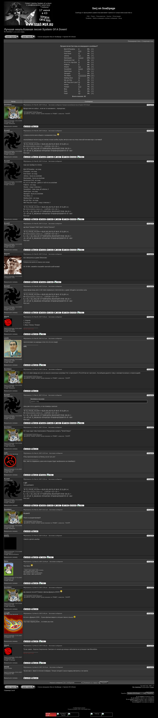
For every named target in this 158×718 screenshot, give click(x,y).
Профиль (88, 18)
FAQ (88, 16)
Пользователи (100, 16)
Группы (109, 16)
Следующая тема (147, 41)
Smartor (83, 708)
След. (23, 31)
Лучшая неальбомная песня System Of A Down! (35, 29)
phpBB (75, 709)
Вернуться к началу (10, 126)
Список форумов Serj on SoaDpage (49, 36)
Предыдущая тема (134, 41)
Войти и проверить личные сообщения (105, 18)
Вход (120, 18)
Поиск (93, 16)
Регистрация (117, 16)
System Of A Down (69, 36)
